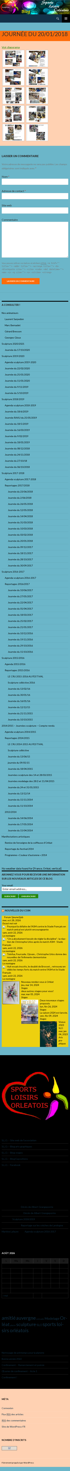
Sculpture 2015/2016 (13, 657)
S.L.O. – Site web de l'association (19, 1140)
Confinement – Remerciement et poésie (23, 1365)
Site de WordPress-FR (13, 1426)
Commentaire (10, 219)
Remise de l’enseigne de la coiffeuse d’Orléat (28, 842)
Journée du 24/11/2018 (17, 454)
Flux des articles (12, 1414)
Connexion (7, 1408)
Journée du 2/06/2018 (19, 497)
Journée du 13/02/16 (19, 688)
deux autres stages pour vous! (37, 991)
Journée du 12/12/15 (19, 707)
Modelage (52, 1318)
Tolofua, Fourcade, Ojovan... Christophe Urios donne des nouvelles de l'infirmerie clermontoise (37, 956)
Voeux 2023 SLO (62, 1024)
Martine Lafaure (10, 1231)
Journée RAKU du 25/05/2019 (21, 417)
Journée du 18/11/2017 (20, 553)
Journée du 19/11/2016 (20, 639)
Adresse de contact (14, 191)
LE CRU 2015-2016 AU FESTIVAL (25, 676)
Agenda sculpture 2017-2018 (20, 479)
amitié (9, 1318)
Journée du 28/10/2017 (20, 559)
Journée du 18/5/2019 (16, 423)
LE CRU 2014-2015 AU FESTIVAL (25, 744)
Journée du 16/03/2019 (17, 429)
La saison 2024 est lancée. (54, 1012)
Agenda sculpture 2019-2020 (20, 362)
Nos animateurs (10, 312)
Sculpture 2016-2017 (13, 571)
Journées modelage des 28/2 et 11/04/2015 (31, 781)
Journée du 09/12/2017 (20, 547)
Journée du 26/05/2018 (20, 503)
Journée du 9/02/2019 (16, 436)
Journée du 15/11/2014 (20, 799)
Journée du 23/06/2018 (20, 491)
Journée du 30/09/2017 (20, 565)
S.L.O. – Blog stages (12, 1152)
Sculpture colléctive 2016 (21, 682)
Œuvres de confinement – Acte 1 (19, 1371)
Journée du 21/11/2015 (20, 713)
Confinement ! (9, 1377)
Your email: (7, 885)
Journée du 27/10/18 (16, 460)
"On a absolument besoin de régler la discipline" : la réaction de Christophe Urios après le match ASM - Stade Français (34, 941)
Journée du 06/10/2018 (17, 466)
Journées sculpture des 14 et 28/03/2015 (30, 774)
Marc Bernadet (13, 325)
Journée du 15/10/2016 (20, 651)
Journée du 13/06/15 (19, 756)
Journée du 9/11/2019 (16, 386)
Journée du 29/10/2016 (20, 645)
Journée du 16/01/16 (19, 701)
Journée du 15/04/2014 (20, 830)
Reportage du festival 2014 (19, 848)
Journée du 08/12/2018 (17, 448)
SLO (39, 1325)
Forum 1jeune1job (13, 917)
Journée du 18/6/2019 (16, 411)
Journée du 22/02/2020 (17, 368)
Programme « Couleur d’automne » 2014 (26, 855)
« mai (5, 1295)
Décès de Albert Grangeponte (37, 1206)
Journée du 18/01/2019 (17, 442)
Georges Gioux (13, 337)
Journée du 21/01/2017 (20, 627)
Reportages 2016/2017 (17, 584)
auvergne (26, 1318)
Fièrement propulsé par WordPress (18, 1462)
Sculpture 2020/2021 (13, 343)
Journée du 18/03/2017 (20, 614)
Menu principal (66, 18)
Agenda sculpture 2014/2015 (20, 731)
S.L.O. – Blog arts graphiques (17, 1146)
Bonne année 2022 (12, 1358)
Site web (7, 205)
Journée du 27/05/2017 (20, 596)
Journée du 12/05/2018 (20, 510)
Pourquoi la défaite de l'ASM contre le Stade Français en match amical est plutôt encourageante (36, 928)
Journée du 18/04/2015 (20, 768)
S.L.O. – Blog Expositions (15, 1158)
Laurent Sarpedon (14, 319)
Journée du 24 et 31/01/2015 (23, 787)
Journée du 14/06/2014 (20, 818)
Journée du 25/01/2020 (17, 374)
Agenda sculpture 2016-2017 (20, 577)
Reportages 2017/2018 (17, 485)
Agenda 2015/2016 (15, 664)
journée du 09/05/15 (19, 762)
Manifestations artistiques (16, 836)
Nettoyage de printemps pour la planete (23, 1352)
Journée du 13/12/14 (19, 793)
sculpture (26, 1324)
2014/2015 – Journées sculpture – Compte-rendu (28, 725)
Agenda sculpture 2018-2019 (20, 405)
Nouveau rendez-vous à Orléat (37, 981)
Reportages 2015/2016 (17, 670)
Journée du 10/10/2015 (20, 719)
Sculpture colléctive (18, 750)
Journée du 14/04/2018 (20, 516)
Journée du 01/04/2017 (20, 608)
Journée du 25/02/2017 (20, 620)
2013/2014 (10, 811)
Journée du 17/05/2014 (20, 824)
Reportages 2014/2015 (17, 738)
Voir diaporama (11, 47)
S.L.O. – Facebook (11, 1164)
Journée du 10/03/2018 (20, 528)
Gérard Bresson (13, 331)
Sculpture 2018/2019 (13, 399)
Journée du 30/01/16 (19, 694)
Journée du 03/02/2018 (20, 534)
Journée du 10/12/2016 (20, 633)
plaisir (13, 1325)
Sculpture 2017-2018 (13, 473)
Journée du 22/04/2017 (20, 602)
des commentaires (14, 1420)
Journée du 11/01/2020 (17, 380)
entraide (40, 1319)
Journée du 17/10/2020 (17, 349)
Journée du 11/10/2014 (20, 805)
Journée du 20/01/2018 (20, 540)
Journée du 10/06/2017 (20, 590)
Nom (5, 176)
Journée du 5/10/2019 (16, 393)
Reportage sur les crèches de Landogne (42, 1225)
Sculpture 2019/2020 (13, 356)
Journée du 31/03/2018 (20, 522)
